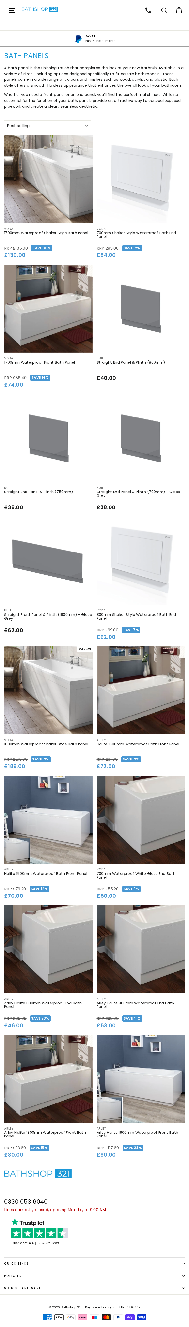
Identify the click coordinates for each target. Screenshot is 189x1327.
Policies (13, 1276)
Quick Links (16, 1264)
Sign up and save (22, 1288)
